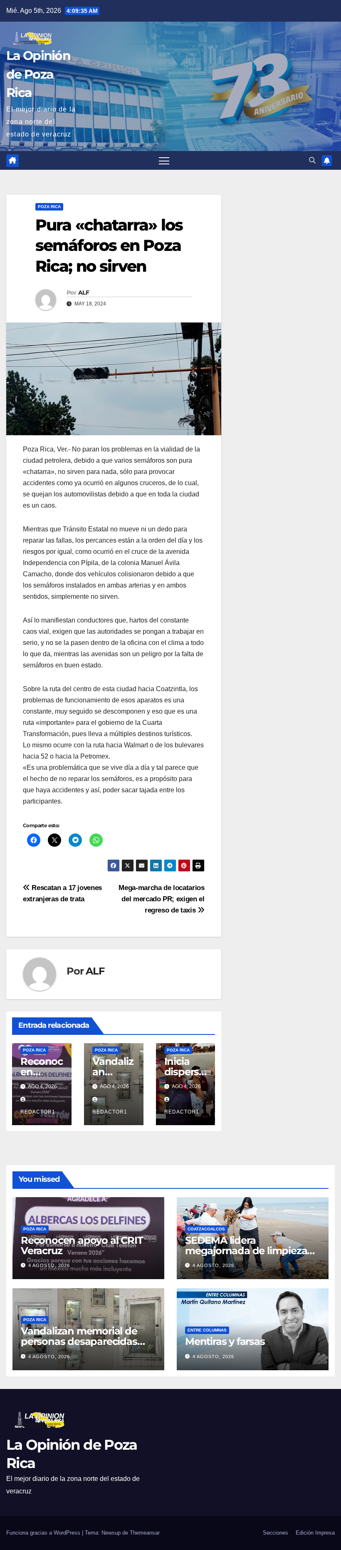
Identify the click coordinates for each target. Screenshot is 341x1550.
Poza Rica (49, 206)
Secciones (275, 1533)
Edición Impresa (315, 1533)
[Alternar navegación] (164, 160)
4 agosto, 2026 (49, 1265)
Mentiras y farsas (225, 1341)
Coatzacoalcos (206, 1229)
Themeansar (145, 1533)
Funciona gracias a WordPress (44, 1533)
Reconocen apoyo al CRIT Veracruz (82, 1245)
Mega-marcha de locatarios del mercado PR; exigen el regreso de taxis (161, 898)
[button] (312, 160)
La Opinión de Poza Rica (38, 74)
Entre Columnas (207, 1330)
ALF (83, 292)
